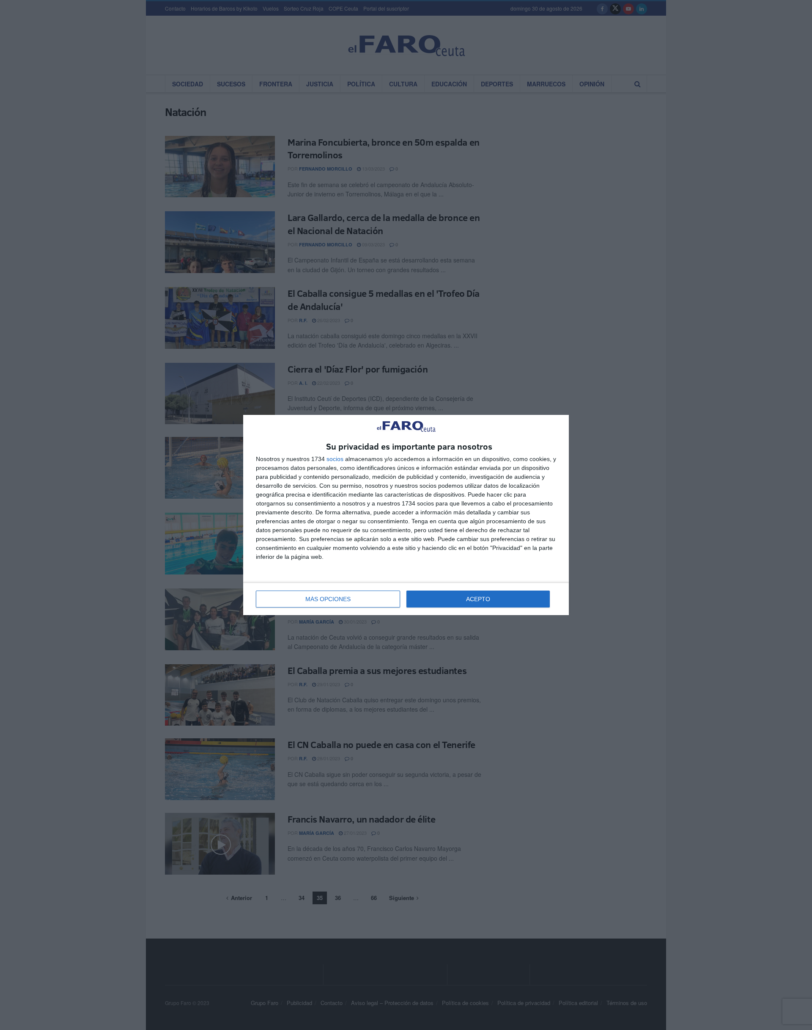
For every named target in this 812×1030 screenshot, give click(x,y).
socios (334, 459)
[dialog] (406, 515)
